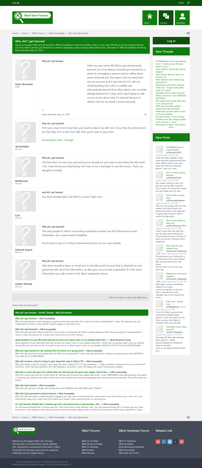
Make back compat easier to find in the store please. (170, 112)
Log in (171, 41)
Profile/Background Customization (171, 61)
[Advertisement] (64, 82)
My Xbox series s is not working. (170, 116)
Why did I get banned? (26, 329)
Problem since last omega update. (171, 119)
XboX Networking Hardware (131, 446)
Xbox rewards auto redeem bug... (174, 247)
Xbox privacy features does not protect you (170, 75)
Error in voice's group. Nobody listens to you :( (169, 65)
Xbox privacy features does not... (175, 221)
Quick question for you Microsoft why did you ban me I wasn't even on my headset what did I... (61, 339)
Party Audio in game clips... (175, 196)
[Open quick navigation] (188, 33)
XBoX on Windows (90, 446)
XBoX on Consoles (90, 440)
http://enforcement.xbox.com (85, 243)
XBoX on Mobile (126, 443)
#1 (145, 114)
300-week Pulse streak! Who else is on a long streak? (171, 102)
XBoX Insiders (88, 449)
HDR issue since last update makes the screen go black (168, 107)
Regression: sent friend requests (170, 84)
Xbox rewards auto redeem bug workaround (170, 81)
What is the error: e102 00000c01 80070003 (171, 97)
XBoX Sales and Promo (129, 452)
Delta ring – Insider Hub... (174, 303)
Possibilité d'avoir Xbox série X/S (170, 92)
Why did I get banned (25, 318)
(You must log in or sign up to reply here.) (128, 297)
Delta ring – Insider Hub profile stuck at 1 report (170, 89)
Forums (163, 22)
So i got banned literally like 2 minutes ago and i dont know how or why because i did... (57, 404)
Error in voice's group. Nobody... (176, 174)
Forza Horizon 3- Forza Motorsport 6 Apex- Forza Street (170, 123)
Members (180, 22)
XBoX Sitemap (88, 452)
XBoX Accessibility (128, 47)
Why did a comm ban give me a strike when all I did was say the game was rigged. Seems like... (61, 371)
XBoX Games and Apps (92, 443)
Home (146, 22)
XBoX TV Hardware (127, 440)
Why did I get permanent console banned (35, 393)
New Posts (163, 137)
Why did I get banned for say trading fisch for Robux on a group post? (49, 350)
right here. (96, 196)
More (171, 127)
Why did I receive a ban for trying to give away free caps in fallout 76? (49, 361)
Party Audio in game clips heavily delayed (170, 70)
